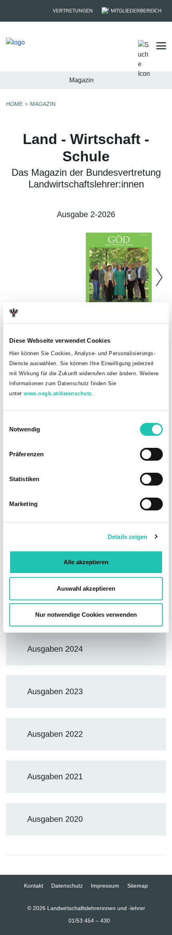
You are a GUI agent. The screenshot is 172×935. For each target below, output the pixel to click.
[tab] (86, 649)
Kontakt (33, 885)
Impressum (105, 885)
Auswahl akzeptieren (86, 588)
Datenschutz (67, 885)
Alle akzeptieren (86, 562)
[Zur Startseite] (38, 46)
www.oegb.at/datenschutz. (59, 393)
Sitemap (137, 885)
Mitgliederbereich (136, 11)
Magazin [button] (81, 80)
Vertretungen (73, 11)
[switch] (151, 454)
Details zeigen (127, 536)
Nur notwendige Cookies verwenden (86, 614)
